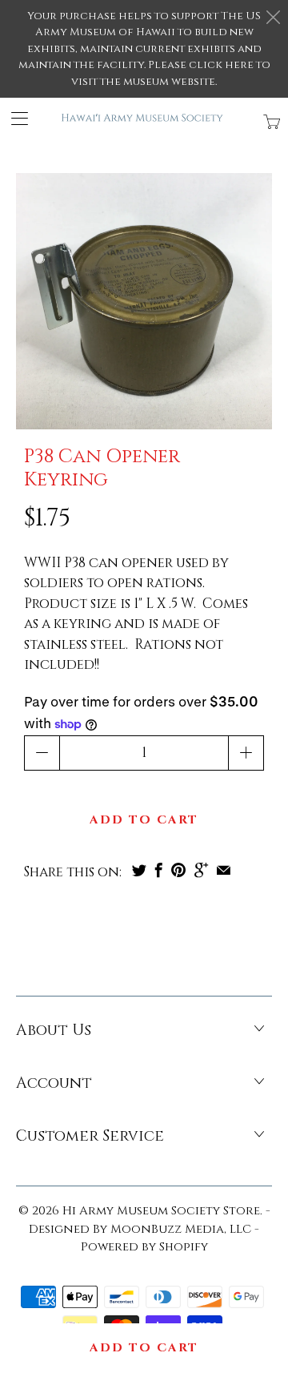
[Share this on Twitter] (139, 870)
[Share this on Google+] (201, 870)
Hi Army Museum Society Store (161, 1210)
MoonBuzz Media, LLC (180, 1229)
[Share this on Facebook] (159, 870)
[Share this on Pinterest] (178, 870)
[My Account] (14, 118)
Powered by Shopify (144, 1246)
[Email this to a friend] (223, 870)
